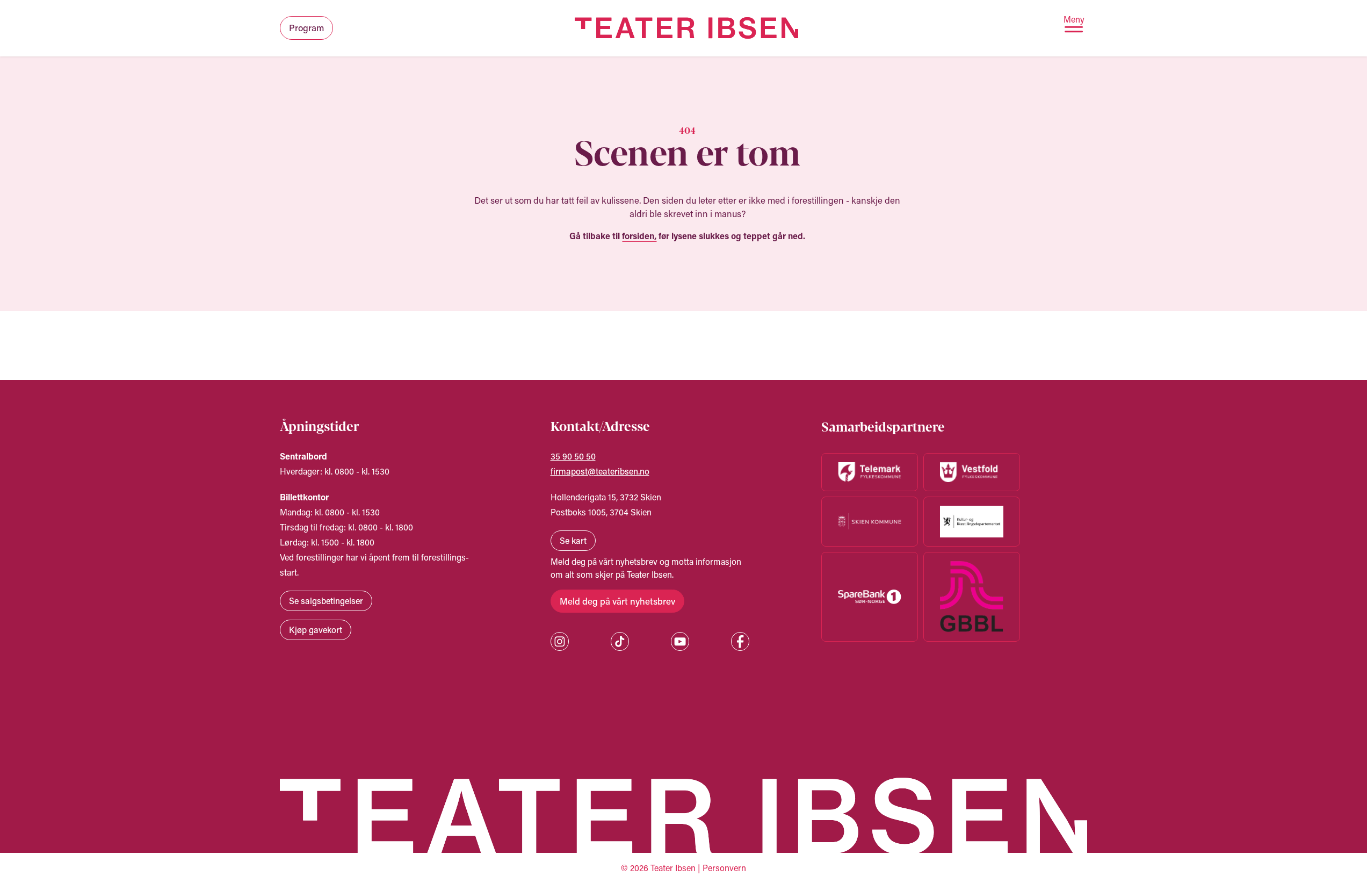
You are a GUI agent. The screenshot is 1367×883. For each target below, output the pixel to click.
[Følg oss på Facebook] (740, 641)
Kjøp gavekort (315, 629)
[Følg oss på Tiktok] (619, 641)
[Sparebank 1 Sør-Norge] (869, 597)
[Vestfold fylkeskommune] (971, 472)
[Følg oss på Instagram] (559, 641)
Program (306, 27)
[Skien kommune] (869, 522)
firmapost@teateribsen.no (600, 471)
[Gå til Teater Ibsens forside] (687, 28)
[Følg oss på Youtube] (680, 641)
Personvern (724, 867)
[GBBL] (971, 597)
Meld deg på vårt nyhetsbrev (617, 601)
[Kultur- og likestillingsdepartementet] (971, 521)
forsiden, (639, 235)
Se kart (573, 540)
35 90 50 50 (573, 456)
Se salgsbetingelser (326, 600)
